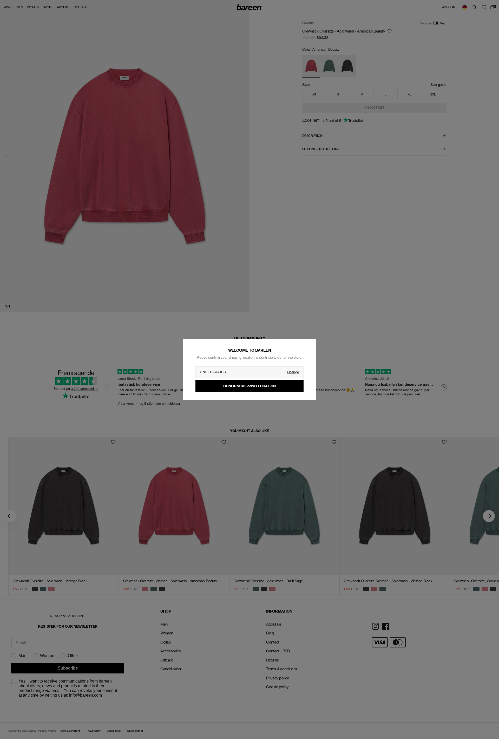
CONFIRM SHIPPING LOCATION (249, 386)
